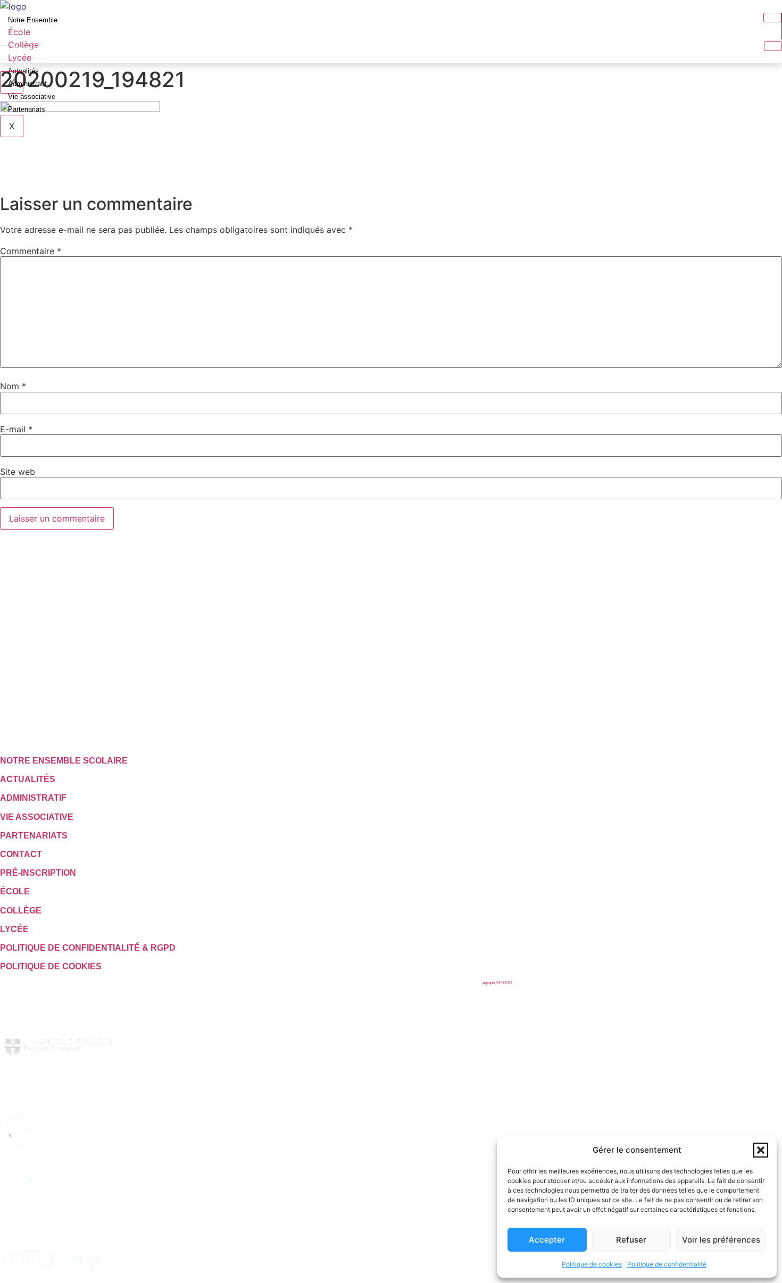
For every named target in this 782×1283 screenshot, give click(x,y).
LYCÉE (14, 929)
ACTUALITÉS (27, 779)
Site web (17, 471)
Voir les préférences (721, 1240)
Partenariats (26, 109)
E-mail (16, 429)
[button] (760, 1150)
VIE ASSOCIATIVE (36, 816)
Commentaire (30, 251)
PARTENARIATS (34, 835)
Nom (13, 386)
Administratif (27, 84)
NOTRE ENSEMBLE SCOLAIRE (64, 760)
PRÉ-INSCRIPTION (38, 872)
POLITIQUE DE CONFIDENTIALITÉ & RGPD (88, 947)
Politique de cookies (592, 1264)
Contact (23, 64)
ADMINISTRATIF (33, 797)
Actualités (23, 71)
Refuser (631, 1240)
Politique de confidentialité (666, 1264)
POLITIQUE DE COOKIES (51, 966)
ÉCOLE (15, 891)
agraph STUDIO (497, 982)
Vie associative (31, 96)
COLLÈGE (20, 910)
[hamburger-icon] (772, 17)
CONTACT (21, 854)
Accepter (547, 1240)
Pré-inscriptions (35, 49)
